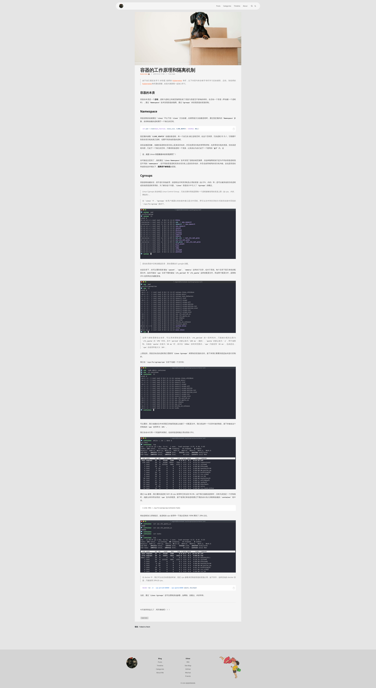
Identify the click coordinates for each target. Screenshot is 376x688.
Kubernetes (177, 80)
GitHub (188, 669)
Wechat (188, 673)
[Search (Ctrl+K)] (251, 6)
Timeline (237, 6)
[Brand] (121, 6)
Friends (188, 676)
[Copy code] (234, 129)
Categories (227, 6)
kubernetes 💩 (145, 74)
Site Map (188, 665)
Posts (218, 6)
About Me (160, 673)
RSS (188, 662)
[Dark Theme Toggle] (255, 6)
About (245, 6)
